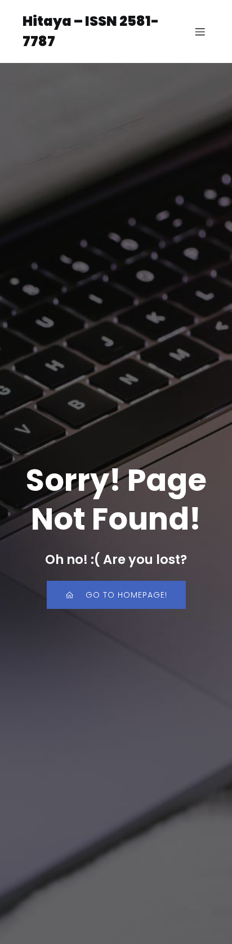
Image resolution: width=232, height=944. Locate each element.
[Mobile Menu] (199, 31)
